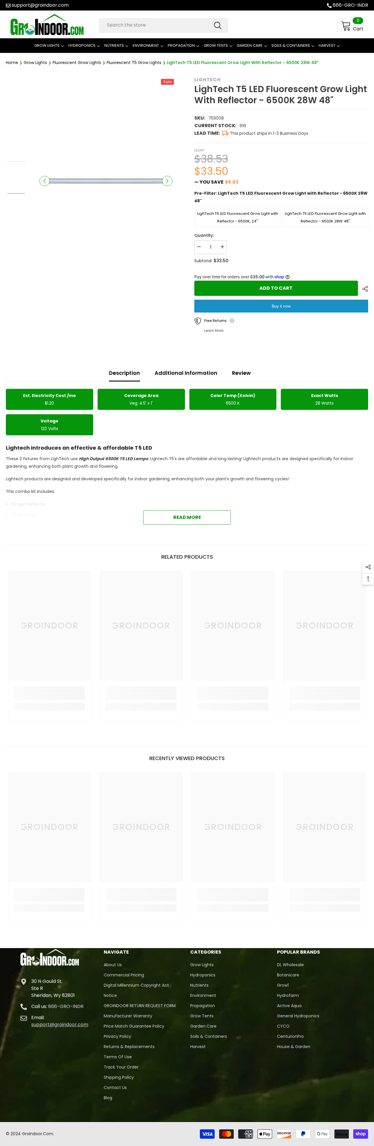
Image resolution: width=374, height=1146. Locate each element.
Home (12, 62)
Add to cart (275, 288)
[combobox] (156, 25)
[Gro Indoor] (53, 24)
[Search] (163, 25)
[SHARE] (363, 289)
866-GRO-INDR (350, 5)
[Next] (167, 181)
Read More (187, 517)
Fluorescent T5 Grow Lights (134, 62)
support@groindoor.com (40, 5)
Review (241, 373)
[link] (49, 696)
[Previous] (44, 181)
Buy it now (281, 306)
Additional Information (186, 373)
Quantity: (204, 235)
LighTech (207, 79)
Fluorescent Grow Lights (77, 62)
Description (124, 373)
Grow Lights (35, 62)
